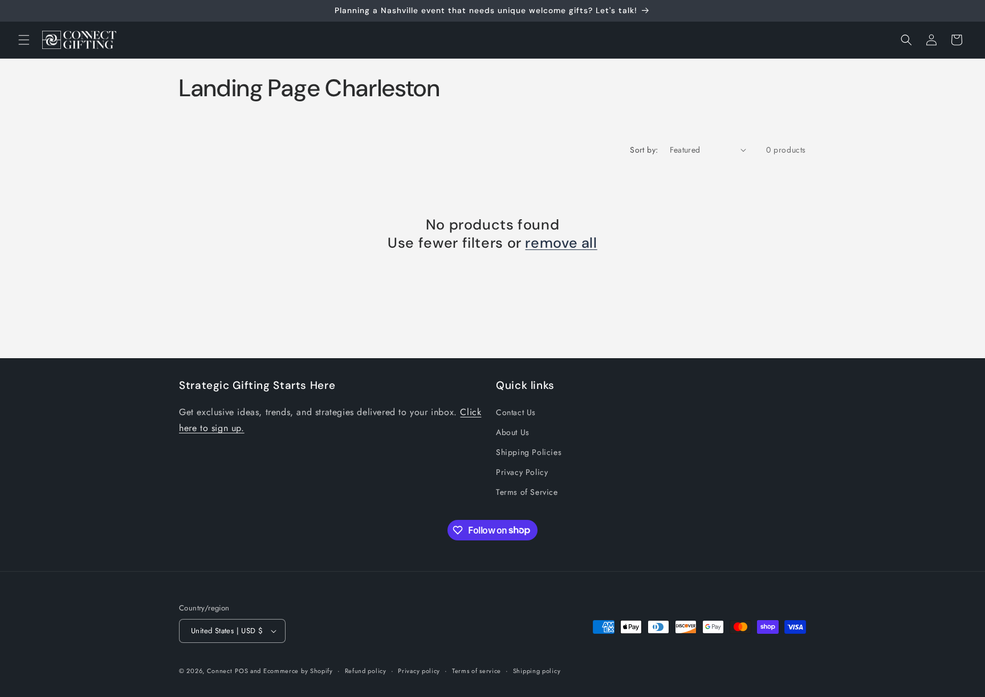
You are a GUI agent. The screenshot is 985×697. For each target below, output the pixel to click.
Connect (220, 670)
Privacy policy (419, 670)
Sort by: (644, 149)
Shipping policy (537, 670)
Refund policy (365, 670)
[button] (23, 39)
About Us (513, 432)
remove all (561, 243)
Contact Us (516, 412)
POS (241, 670)
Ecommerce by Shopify (298, 670)
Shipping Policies (528, 452)
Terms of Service (527, 492)
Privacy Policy (522, 472)
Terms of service (476, 670)
